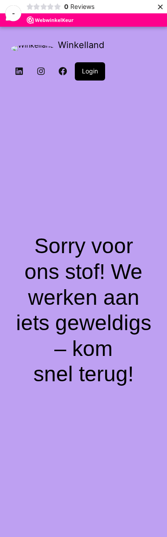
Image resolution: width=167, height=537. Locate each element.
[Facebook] (63, 71)
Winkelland (81, 45)
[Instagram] (41, 71)
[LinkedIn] (19, 71)
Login (90, 71)
